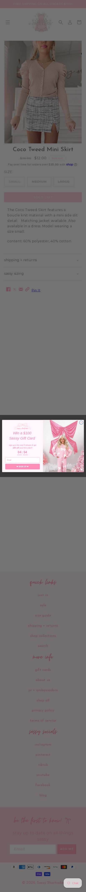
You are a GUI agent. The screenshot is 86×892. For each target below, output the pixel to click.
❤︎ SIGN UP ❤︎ (22, 467)
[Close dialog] (81, 422)
